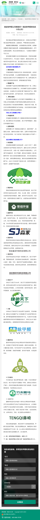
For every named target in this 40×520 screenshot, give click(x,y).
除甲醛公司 (26, 64)
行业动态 (20, 19)
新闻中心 (13, 19)
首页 (9, 19)
